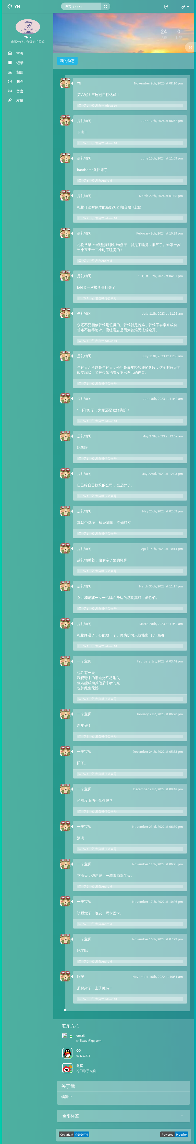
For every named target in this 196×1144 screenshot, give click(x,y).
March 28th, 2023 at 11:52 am (161, 623)
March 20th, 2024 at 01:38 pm (161, 195)
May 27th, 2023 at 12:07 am (162, 436)
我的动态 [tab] (67, 60)
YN (79, 83)
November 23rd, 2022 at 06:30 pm (157, 826)
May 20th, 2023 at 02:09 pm (162, 511)
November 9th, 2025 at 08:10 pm (158, 83)
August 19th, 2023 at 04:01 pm (160, 276)
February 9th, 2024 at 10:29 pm (159, 233)
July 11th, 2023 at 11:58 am (162, 313)
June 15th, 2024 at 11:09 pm (162, 158)
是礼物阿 (84, 120)
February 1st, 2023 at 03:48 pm (160, 661)
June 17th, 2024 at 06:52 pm (162, 120)
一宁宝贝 (84, 661)
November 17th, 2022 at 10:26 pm (157, 901)
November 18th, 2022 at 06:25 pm (157, 864)
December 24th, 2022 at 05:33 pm (158, 751)
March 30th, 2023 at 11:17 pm (161, 586)
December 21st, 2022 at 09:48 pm (158, 789)
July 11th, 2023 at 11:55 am (162, 356)
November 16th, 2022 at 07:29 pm (157, 939)
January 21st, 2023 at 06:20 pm (159, 714)
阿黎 (80, 976)
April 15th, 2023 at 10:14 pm (162, 548)
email (80, 1035)
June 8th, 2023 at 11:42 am (163, 398)
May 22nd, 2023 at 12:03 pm (162, 473)
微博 (79, 1065)
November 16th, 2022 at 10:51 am (157, 976)
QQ (78, 1050)
